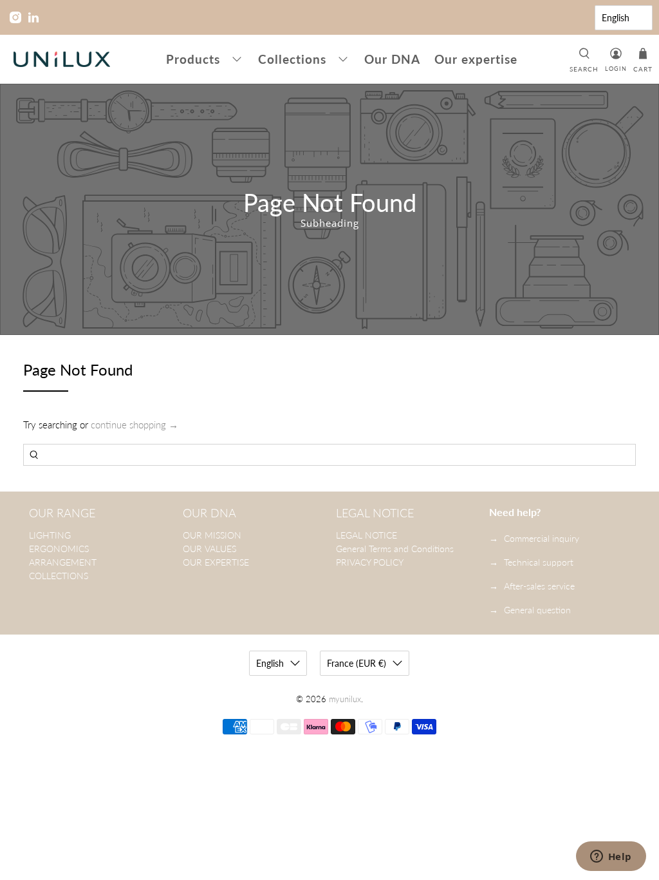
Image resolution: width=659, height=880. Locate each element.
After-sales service (539, 585)
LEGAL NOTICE (366, 535)
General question (537, 609)
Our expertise (475, 59)
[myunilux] (62, 59)
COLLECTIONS (58, 575)
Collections (292, 59)
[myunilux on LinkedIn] (33, 17)
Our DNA (392, 59)
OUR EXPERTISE (216, 562)
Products (193, 59)
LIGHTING (50, 535)
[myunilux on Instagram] (15, 17)
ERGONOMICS (59, 548)
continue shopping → (134, 424)
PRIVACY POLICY (370, 562)
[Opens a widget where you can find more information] (610, 857)
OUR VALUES (209, 548)
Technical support (538, 562)
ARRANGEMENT (63, 562)
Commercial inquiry (541, 538)
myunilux (345, 699)
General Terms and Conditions (395, 548)
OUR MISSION (212, 535)
